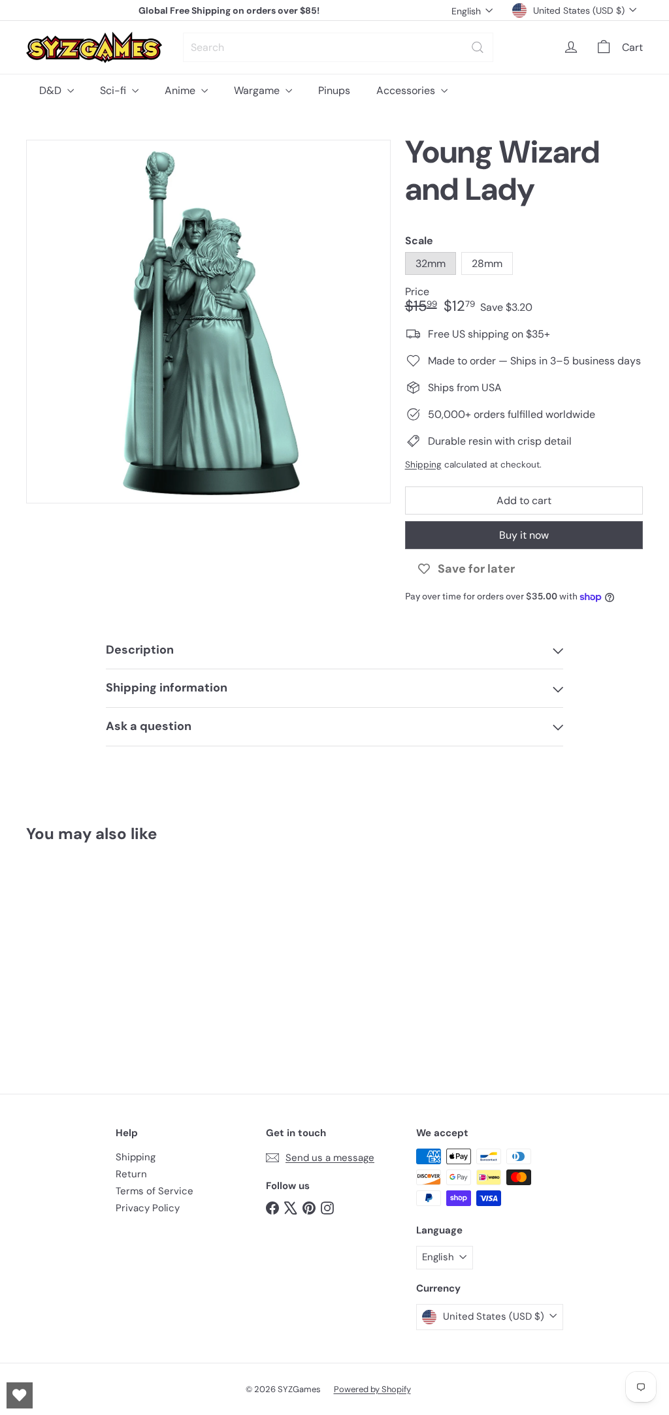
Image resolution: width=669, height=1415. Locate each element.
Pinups (334, 90)
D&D (51, 90)
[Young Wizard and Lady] (72, 958)
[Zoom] (208, 321)
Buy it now (524, 535)
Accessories (407, 90)
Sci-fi (114, 90)
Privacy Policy (148, 1208)
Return (131, 1174)
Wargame (258, 90)
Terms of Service (154, 1191)
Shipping (423, 464)
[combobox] (338, 47)
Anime (181, 90)
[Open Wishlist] (20, 1395)
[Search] (477, 47)
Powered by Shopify (372, 1389)
